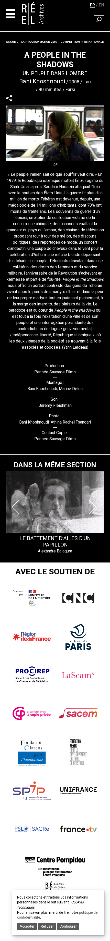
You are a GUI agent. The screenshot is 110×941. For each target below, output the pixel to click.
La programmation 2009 (39, 41)
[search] (99, 19)
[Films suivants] (93, 507)
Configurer (68, 926)
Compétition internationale (82, 41)
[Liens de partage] (9, 98)
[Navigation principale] (10, 13)
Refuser (47, 926)
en (101, 5)
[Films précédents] (17, 507)
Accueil (12, 41)
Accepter (27, 926)
